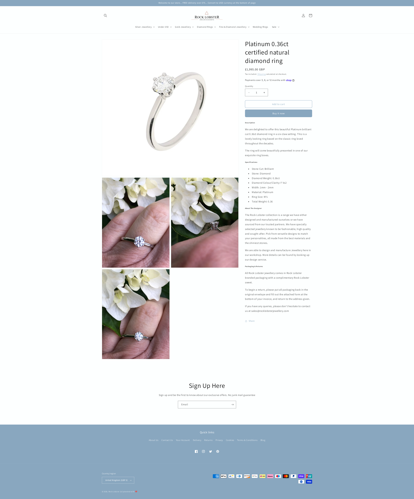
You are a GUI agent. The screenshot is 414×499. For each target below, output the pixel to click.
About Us (153, 440)
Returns (208, 440)
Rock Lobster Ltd (116, 491)
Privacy (219, 440)
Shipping (261, 74)
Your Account (183, 440)
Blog (263, 440)
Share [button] (252, 321)
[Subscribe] (232, 404)
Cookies (230, 440)
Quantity (249, 86)
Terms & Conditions (247, 440)
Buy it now (278, 113)
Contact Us (167, 440)
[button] (105, 15)
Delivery (197, 440)
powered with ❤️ (130, 491)
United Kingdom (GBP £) (116, 480)
